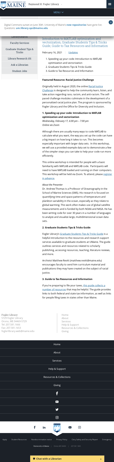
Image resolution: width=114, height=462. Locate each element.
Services (66, 321)
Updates (73, 52)
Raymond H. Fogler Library (43, 4)
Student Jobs (19, 71)
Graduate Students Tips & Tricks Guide (81, 234)
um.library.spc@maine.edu (32, 28)
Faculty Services (19, 42)
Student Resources (19, 439)
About (65, 318)
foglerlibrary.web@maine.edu (17, 331)
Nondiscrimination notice (41, 439)
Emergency (106, 439)
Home (65, 315)
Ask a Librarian (19, 64)
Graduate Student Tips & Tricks (19, 51)
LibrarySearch (19, 36)
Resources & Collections (75, 328)
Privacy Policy (61, 439)
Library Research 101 (19, 58)
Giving (65, 331)
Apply (5, 439)
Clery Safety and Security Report (85, 439)
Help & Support (70, 324)
